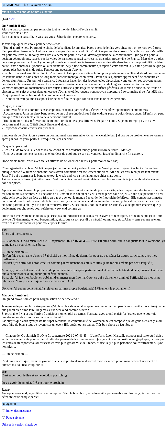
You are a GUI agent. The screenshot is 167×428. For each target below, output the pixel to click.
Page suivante (15, 417)
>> (13, 19)
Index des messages (18, 410)
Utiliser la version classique (19, 424)
